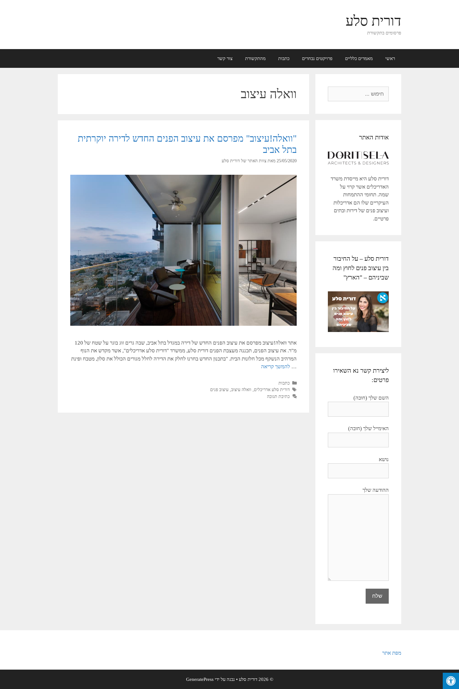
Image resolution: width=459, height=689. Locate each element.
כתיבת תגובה (278, 396)
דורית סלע (373, 21)
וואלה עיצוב (241, 389)
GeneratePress (200, 679)
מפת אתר (391, 653)
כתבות (283, 58)
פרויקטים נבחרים (317, 58)
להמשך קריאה (275, 367)
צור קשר (225, 58)
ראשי (390, 58)
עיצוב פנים (219, 389)
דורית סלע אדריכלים (272, 389)
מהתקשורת (255, 58)
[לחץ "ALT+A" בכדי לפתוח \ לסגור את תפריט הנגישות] (451, 681)
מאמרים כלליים (359, 58)
